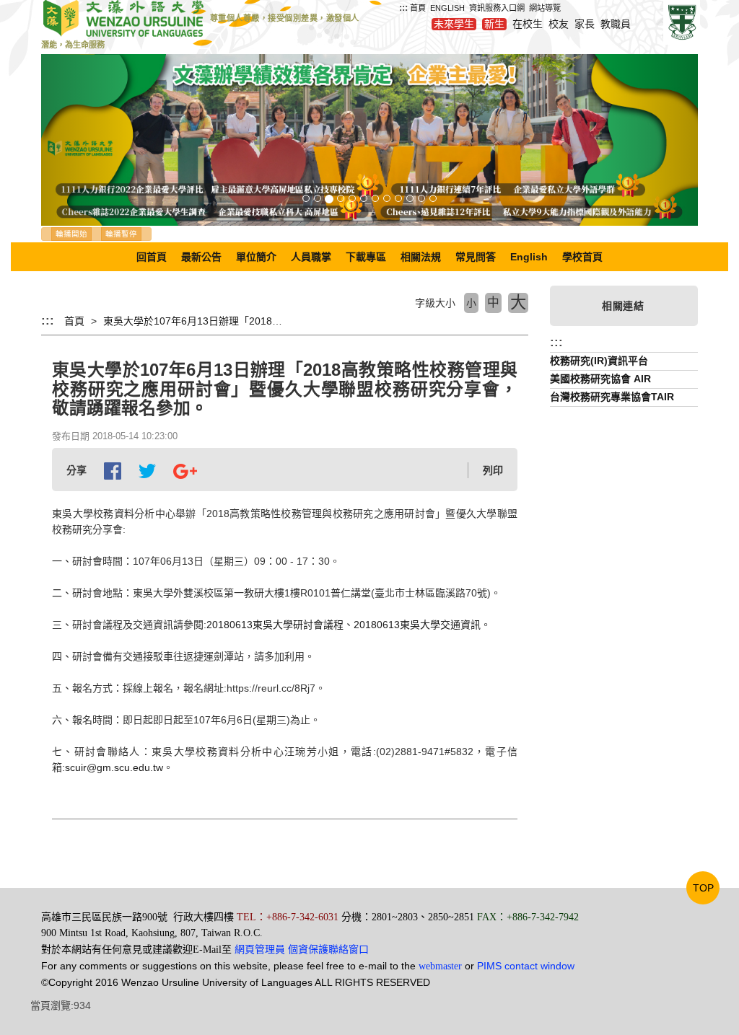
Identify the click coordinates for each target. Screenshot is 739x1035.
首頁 (418, 8)
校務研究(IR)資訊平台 (599, 360)
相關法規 (421, 257)
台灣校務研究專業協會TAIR (612, 396)
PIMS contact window (525, 966)
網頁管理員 (260, 949)
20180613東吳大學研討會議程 (275, 624)
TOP (703, 888)
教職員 (615, 24)
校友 (558, 24)
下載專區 (366, 257)
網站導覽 (545, 8)
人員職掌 (311, 257)
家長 (584, 24)
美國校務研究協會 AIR (600, 378)
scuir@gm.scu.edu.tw (114, 767)
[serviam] (681, 21)
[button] (90, 140)
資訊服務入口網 (497, 8)
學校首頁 (582, 257)
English (529, 257)
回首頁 (151, 257)
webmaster (440, 966)
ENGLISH (447, 8)
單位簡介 (256, 257)
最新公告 (201, 257)
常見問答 (475, 257)
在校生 (527, 24)
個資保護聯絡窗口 (328, 949)
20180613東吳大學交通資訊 (417, 624)
